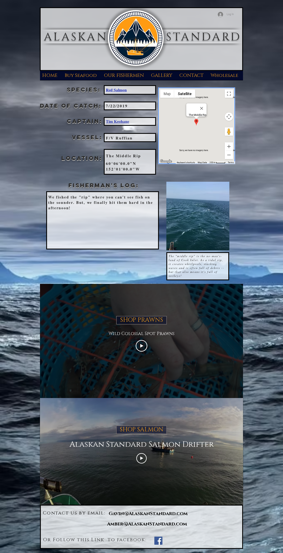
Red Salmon (116, 90)
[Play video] (141, 458)
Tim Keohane (117, 121)
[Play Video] (141, 346)
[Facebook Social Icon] (158, 541)
